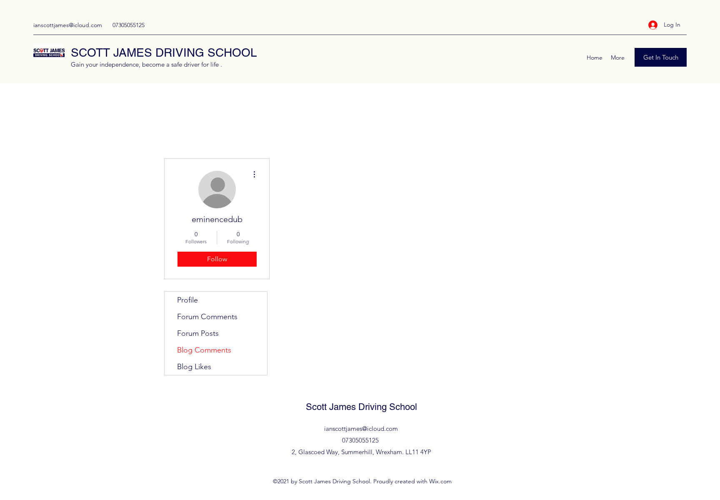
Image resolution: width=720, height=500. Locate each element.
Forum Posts (198, 333)
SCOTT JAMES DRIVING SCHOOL (164, 52)
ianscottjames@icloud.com (67, 25)
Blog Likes (194, 366)
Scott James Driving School (361, 407)
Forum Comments (207, 316)
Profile (187, 300)
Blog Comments (204, 350)
